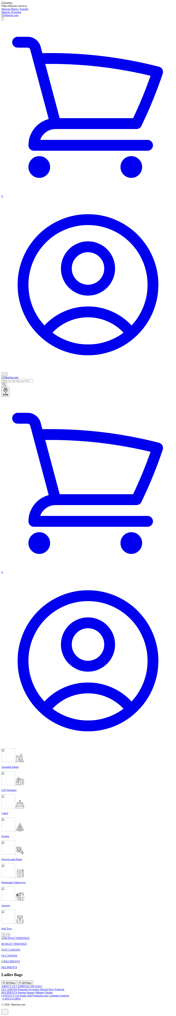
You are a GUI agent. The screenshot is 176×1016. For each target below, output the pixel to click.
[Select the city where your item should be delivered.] (2, 18)
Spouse (30, 992)
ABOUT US (8, 986)
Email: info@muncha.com (34, 995)
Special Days (47, 989)
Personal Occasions (28, 989)
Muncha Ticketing (11, 12)
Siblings (39, 992)
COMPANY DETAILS (29, 986)
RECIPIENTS (9, 992)
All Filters (10, 983)
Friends (49, 992)
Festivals (59, 989)
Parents (22, 992)
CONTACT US (10, 995)
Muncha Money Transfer (14, 9)
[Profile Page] (88, 370)
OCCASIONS (9, 989)
